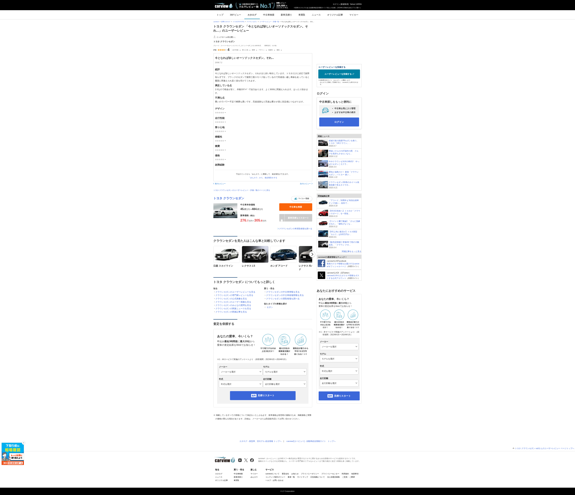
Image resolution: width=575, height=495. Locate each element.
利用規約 (345, 474)
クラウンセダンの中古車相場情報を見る (285, 295)
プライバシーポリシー (310, 474)
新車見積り (286, 14)
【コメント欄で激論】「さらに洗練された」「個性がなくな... (344, 224)
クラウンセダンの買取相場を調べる (283, 298)
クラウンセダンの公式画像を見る (231, 298)
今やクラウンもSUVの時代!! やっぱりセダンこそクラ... (344, 164)
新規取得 (344, 4)
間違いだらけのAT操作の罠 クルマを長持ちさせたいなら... (343, 153)
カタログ (252, 14)
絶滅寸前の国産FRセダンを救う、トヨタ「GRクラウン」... (344, 143)
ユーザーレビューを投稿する (338, 74)
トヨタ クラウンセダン (228, 198)
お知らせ (295, 474)
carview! (216, 21)
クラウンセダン (252, 21)
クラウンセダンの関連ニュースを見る (233, 308)
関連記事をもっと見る (351, 251)
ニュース (316, 14)
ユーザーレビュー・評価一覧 (269, 21)
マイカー (353, 14)
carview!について (272, 474)
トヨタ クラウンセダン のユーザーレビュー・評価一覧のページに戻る (241, 190)
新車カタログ (225, 21)
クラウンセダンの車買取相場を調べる (295, 229)
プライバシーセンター (330, 474)
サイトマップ (302, 477)
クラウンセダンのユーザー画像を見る (233, 302)
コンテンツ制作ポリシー (275, 477)
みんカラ (254, 477)
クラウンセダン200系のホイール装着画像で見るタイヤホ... (344, 185)
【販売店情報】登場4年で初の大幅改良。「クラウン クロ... (344, 245)
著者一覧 (291, 477)
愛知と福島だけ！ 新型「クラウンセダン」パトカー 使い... (344, 174)
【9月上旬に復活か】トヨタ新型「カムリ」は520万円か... (343, 234)
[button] (301, 198)
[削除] (23, 443)
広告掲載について (317, 477)
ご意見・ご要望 (348, 477)
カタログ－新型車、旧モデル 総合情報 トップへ (260, 441)
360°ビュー (235, 14)
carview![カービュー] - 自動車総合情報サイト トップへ (311, 441)
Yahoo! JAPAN (356, 4)
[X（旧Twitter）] (245, 460)
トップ (220, 14)
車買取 (301, 14)
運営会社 (285, 474)
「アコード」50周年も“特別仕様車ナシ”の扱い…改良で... (344, 203)
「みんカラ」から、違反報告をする (262, 178)
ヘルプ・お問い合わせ (274, 480)
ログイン (336, 4)
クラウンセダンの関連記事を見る (231, 312)
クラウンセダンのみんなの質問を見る (233, 305)
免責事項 (354, 474)
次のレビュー (305, 184)
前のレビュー (220, 184)
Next (312, 254)
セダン (270, 307)
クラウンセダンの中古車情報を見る (283, 292)
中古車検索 (268, 14)
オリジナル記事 (335, 14)
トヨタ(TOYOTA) (238, 21)
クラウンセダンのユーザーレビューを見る (235, 292)
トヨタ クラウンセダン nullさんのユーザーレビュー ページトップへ (544, 448)
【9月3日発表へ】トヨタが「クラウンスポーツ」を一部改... (344, 213)
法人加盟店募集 (333, 477)
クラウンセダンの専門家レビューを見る (234, 295)
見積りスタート (266, 395)
